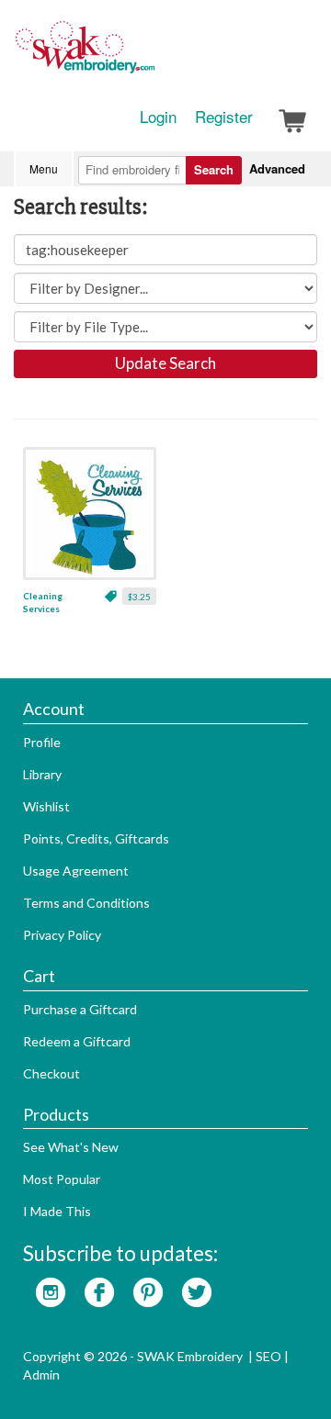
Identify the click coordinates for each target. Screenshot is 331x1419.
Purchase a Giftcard (80, 1009)
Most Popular (61, 1179)
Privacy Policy (62, 935)
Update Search (165, 363)
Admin (41, 1374)
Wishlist (46, 806)
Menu (43, 168)
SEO (268, 1356)
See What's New (71, 1147)
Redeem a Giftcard (77, 1041)
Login (158, 117)
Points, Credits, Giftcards (96, 838)
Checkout (51, 1073)
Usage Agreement (76, 870)
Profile (42, 742)
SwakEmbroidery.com (152, 55)
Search (214, 169)
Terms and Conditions (86, 903)
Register (224, 117)
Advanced (277, 168)
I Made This (57, 1211)
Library (42, 774)
